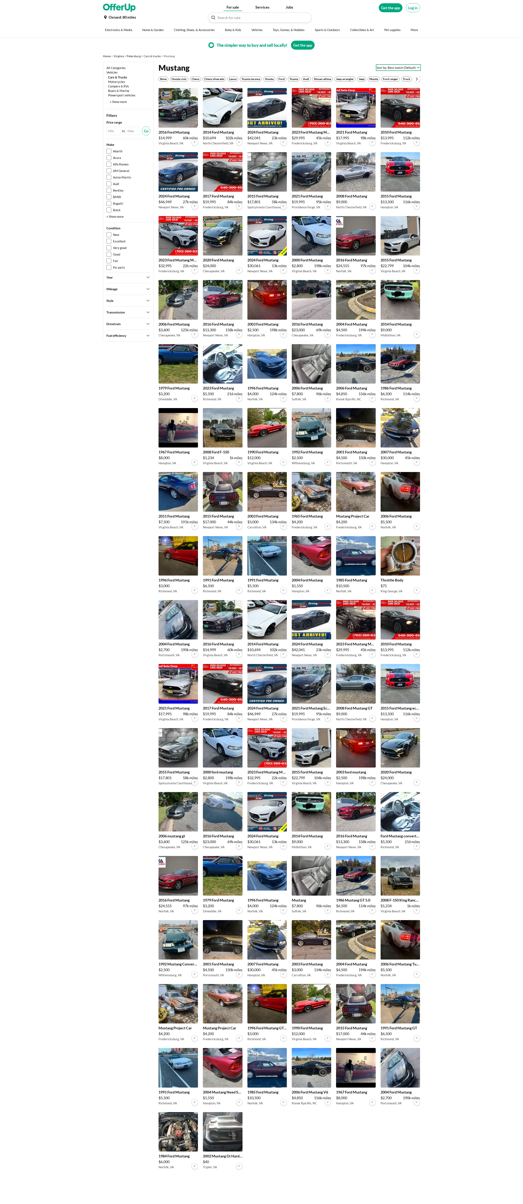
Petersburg (134, 56)
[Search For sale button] (213, 17)
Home (107, 56)
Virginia (119, 56)
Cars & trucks (152, 56)
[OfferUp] (119, 8)
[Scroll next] (416, 79)
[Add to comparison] (194, 142)
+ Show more (118, 102)
